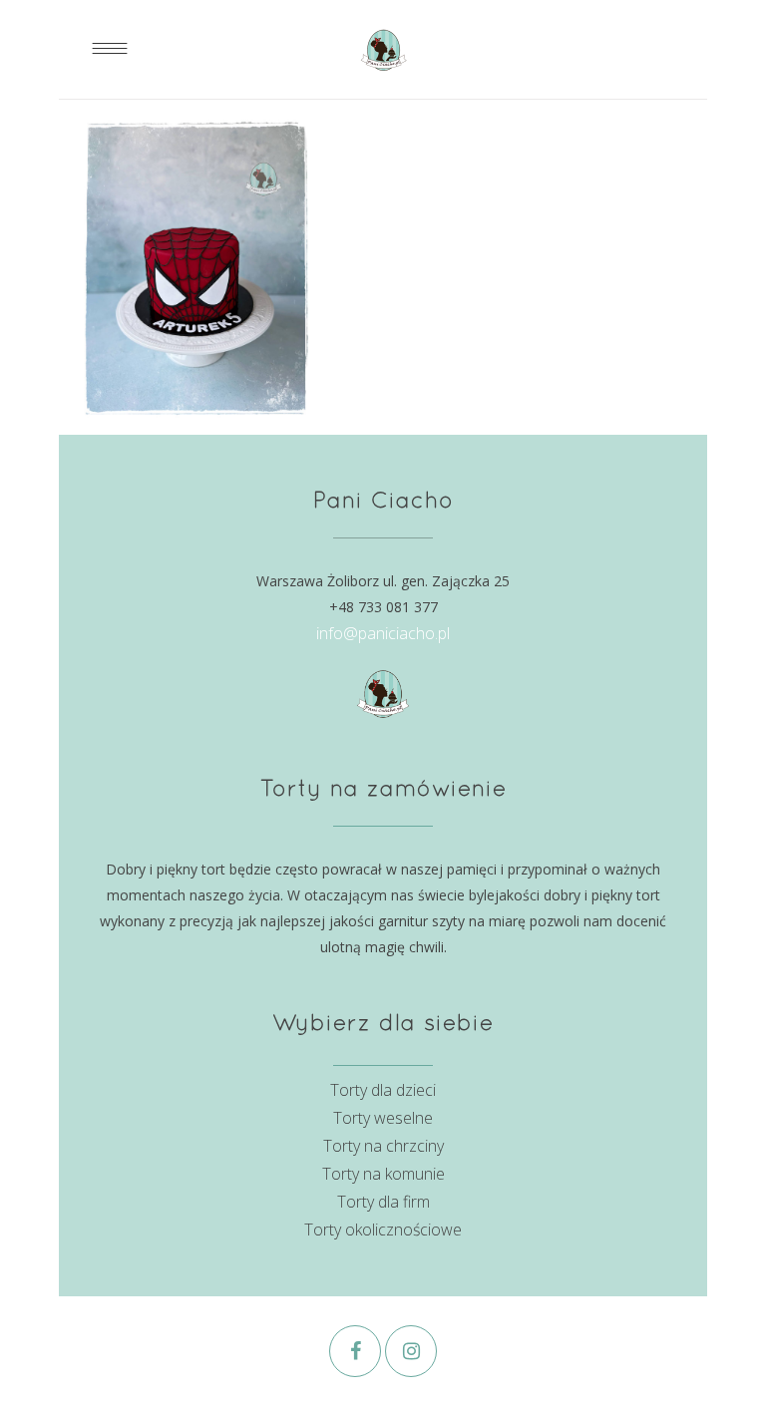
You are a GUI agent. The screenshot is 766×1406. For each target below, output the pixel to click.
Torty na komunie (383, 1174)
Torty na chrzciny (383, 1146)
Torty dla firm (383, 1202)
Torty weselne (383, 1118)
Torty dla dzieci (383, 1090)
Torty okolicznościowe (383, 1229)
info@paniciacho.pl (383, 633)
